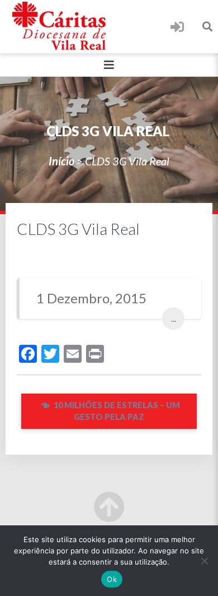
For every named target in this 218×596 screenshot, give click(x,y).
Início (61, 161)
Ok (112, 579)
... (173, 318)
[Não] (204, 560)
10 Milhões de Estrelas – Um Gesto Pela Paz (116, 411)
